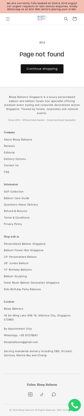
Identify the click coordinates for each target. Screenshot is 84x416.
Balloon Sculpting (15, 276)
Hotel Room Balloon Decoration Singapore (31, 282)
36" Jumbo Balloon (16, 263)
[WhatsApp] (54, 394)
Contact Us (11, 165)
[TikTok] (42, 394)
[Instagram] (30, 394)
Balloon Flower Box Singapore (24, 250)
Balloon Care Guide (16, 198)
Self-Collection (14, 191)
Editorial (9, 152)
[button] (8, 19)
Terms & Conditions (17, 217)
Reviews (9, 145)
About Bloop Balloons (18, 139)
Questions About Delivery (21, 204)
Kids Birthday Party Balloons (22, 289)
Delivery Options (15, 158)
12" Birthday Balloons (18, 269)
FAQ (6, 171)
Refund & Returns (15, 210)
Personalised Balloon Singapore (25, 243)
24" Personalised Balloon (20, 256)
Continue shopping (42, 69)
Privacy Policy (13, 223)
